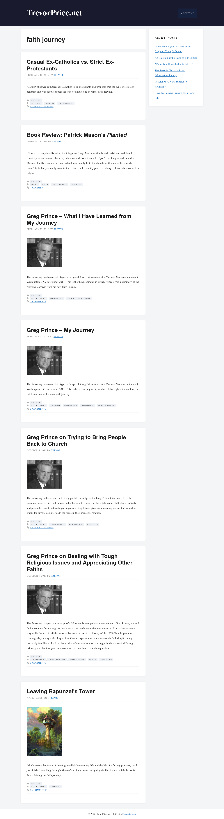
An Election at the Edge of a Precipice (176, 57)
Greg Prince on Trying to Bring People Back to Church (76, 440)
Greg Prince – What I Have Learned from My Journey (79, 219)
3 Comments (38, 662)
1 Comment (37, 187)
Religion (35, 100)
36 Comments (39, 789)
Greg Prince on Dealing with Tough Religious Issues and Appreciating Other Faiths (79, 562)
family (92, 659)
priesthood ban (106, 405)
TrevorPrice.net (54, 12)
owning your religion (79, 298)
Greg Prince (56, 298)
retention (92, 524)
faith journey (66, 103)
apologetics (37, 659)
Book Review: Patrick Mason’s (77, 134)
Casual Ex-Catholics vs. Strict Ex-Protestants (70, 64)
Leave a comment (41, 106)
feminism (55, 405)
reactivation (76, 524)
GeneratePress (129, 813)
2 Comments (38, 301)
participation (57, 524)
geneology (106, 659)
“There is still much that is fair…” (174, 64)
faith (45, 184)
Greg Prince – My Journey (60, 330)
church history (57, 659)
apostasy (36, 103)
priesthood (87, 405)
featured (76, 184)
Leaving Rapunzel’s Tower (61, 691)
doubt (34, 184)
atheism (50, 103)
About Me (187, 13)
